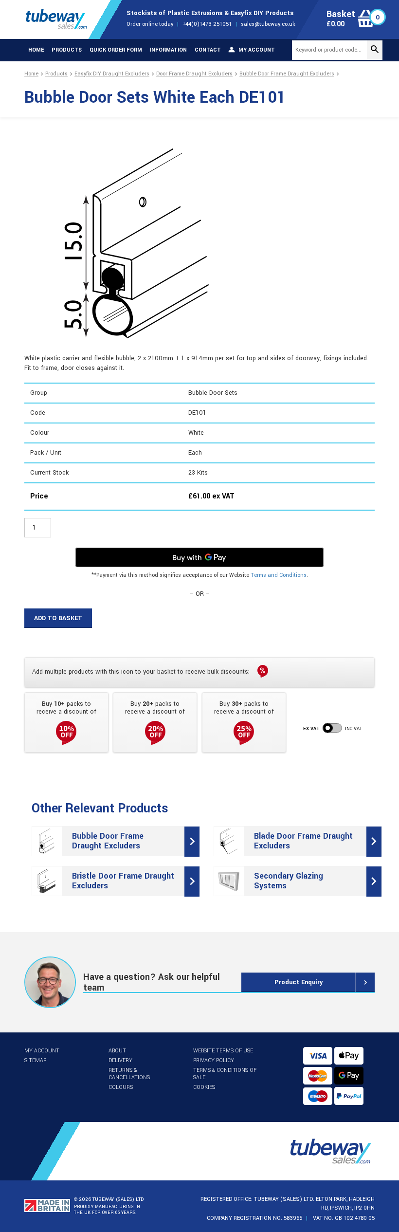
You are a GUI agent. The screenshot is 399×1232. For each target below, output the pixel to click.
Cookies (204, 1087)
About (117, 1050)
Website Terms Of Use (223, 1050)
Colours (121, 1087)
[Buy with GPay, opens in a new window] (199, 557)
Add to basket (58, 618)
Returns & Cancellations (129, 1074)
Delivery (120, 1060)
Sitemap (35, 1060)
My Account (41, 1050)
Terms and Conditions (279, 575)
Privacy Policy (213, 1060)
